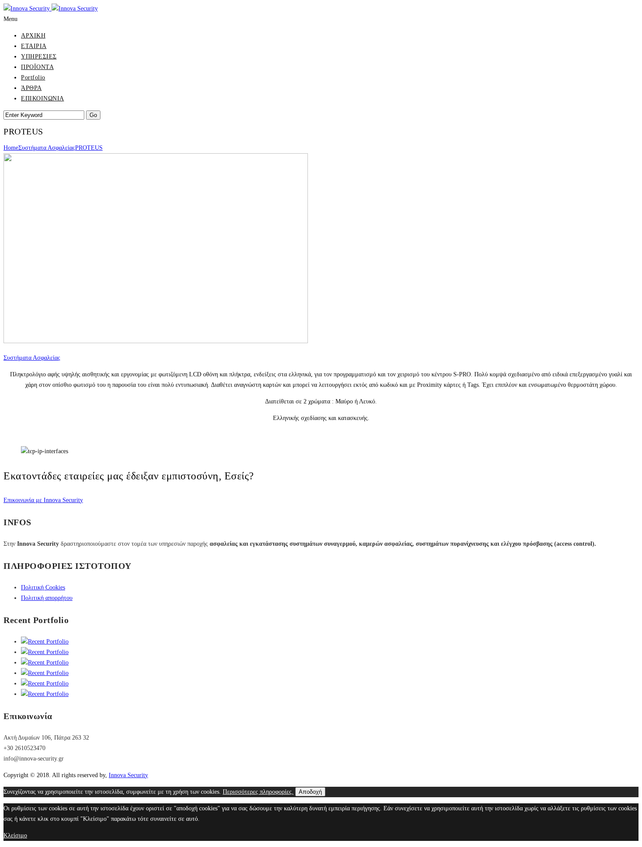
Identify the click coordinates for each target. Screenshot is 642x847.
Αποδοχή (310, 791)
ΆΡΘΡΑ (31, 88)
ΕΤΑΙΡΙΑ (34, 46)
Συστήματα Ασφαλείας (46, 148)
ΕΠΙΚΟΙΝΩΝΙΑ (42, 98)
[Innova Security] (50, 8)
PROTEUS (89, 148)
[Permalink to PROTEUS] (155, 341)
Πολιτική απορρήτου (46, 598)
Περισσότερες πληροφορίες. (258, 791)
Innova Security (128, 775)
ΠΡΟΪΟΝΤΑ (37, 67)
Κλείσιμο (15, 835)
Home (10, 148)
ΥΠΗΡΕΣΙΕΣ (39, 56)
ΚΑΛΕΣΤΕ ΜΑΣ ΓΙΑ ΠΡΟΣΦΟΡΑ (47, 434)
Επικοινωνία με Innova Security (43, 500)
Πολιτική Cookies (43, 587)
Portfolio (33, 77)
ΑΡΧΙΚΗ (33, 35)
